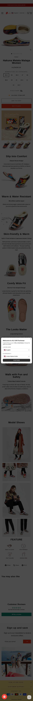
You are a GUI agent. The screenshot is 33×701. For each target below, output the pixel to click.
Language (7, 347)
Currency (7, 353)
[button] (16, 350)
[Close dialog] (31, 339)
